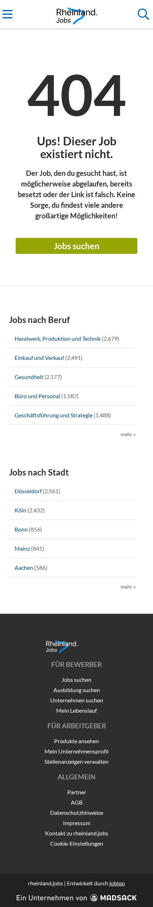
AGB (77, 802)
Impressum (76, 822)
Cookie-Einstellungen (76, 843)
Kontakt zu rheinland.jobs (76, 833)
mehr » (128, 434)
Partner (76, 792)
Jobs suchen (77, 246)
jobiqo (117, 883)
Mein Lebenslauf (76, 710)
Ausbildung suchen (76, 689)
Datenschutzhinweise (76, 812)
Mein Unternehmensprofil (76, 751)
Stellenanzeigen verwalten (76, 761)
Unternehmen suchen (76, 700)
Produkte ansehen (76, 741)
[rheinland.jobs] (77, 14)
